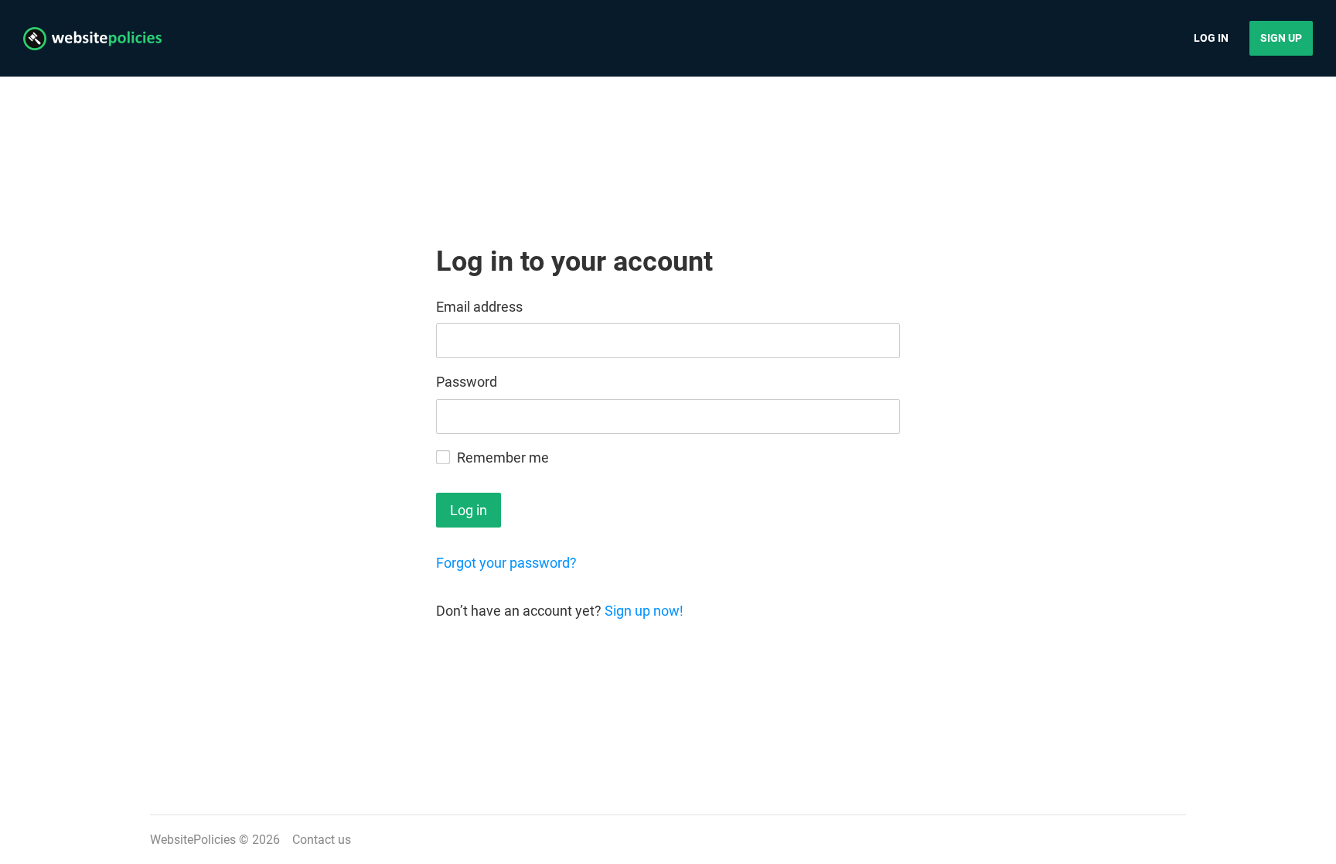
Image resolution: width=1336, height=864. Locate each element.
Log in (1211, 38)
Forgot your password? (506, 563)
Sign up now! (644, 611)
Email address (479, 307)
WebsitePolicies (193, 839)
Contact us (321, 839)
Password (466, 382)
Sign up (1281, 38)
